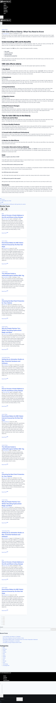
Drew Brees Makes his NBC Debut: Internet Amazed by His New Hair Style (12, 244)
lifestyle (6, 11)
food (4, 653)
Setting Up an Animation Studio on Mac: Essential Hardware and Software (13, 361)
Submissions (6, 680)
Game (3, 241)
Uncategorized (6, 665)
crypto (4, 650)
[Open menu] (1, 23)
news (4, 662)
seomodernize (6, 33)
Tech (5, 3)
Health (5, 8)
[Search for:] (8, 699)
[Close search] (1, 695)
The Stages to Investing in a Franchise (11, 641)
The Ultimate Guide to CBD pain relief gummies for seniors (13, 203)
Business (6, 7)
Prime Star (5, 304)
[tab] (4, 617)
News (5, 5)
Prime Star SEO (6, 219)
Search (1, 627)
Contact (5, 677)
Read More (5, 233)
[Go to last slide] (2, 209)
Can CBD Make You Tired (5, 200)
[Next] (6, 209)
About (4, 676)
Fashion (5, 10)
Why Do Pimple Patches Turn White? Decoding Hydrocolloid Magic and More (11, 330)
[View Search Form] (1, 17)
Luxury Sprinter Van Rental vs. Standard (11, 636)
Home (4, 658)
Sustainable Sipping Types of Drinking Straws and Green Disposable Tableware (20, 639)
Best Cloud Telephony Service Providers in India (13, 638)
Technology (4, 357)
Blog (6, 29)
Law (5, 13)
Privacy (5, 679)
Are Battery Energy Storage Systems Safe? (12, 642)
